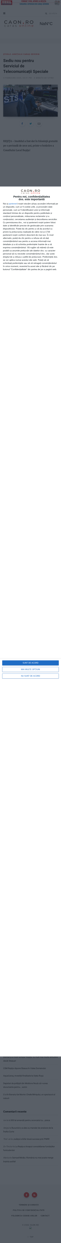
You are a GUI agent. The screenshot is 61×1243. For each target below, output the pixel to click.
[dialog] (30, 622)
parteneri (13, 204)
